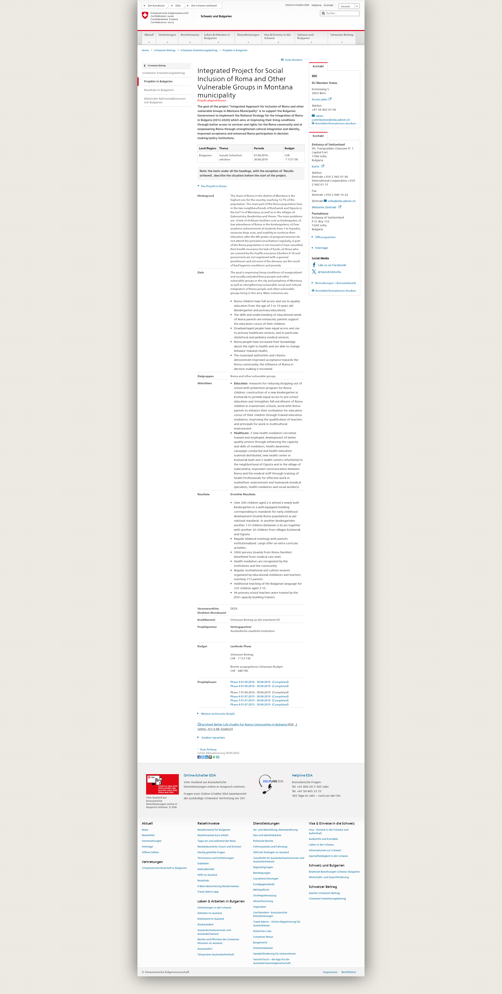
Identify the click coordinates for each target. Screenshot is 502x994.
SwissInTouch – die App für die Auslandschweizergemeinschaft (272, 961)
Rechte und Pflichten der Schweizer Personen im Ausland (218, 941)
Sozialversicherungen (265, 878)
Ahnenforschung (263, 901)
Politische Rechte (263, 840)
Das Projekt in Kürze (213, 186)
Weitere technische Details (217, 713)
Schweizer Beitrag (341, 34)
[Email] (217, 756)
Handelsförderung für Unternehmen (274, 953)
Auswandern (204, 948)
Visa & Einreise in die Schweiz (277, 36)
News (145, 829)
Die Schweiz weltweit (204, 5)
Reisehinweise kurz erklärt (212, 835)
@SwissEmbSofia (329, 272)
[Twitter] (203, 756)
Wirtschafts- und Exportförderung (329, 877)
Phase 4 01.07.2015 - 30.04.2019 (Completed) (259, 704)
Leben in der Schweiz (321, 844)
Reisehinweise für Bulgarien (213, 829)
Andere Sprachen (213, 737)
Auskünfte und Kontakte (323, 838)
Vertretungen (167, 34)
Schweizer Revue (263, 936)
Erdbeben (203, 863)
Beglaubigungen (263, 867)
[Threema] (210, 756)
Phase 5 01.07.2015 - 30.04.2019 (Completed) (259, 700)
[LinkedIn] (207, 756)
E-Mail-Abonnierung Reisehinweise (218, 886)
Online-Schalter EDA (200, 775)
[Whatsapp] (214, 756)
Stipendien (259, 906)
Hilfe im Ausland (207, 874)
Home (145, 50)
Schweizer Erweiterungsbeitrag (198, 50)
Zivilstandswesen (263, 948)
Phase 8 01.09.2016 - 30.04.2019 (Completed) (259, 686)
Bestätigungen (261, 872)
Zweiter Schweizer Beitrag (324, 893)
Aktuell (149, 34)
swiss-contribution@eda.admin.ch (331, 118)
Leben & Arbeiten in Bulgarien (217, 36)
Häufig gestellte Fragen (211, 852)
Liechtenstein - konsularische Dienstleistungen (270, 914)
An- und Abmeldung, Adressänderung (275, 829)
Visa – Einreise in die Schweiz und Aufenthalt (328, 831)
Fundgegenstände (264, 884)
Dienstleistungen (248, 34)
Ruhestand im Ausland (210, 918)
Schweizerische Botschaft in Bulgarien (164, 868)
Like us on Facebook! (332, 265)
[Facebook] (199, 756)
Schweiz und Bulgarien (305, 36)
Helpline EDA (302, 775)
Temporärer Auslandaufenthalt (215, 954)
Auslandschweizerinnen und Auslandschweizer (214, 932)
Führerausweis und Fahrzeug (270, 846)
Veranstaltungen (152, 840)
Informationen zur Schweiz (325, 850)
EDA (178, 5)
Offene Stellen (150, 852)
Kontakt (316, 66)
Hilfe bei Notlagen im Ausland (271, 852)
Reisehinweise (190, 34)
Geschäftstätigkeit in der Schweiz (328, 856)
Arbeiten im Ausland (209, 913)
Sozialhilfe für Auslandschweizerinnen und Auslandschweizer (278, 860)
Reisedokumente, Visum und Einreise (219, 846)
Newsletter (148, 835)
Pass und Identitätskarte (267, 835)
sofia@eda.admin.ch (342, 201)
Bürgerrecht (260, 942)
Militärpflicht (261, 889)
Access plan (319, 99)
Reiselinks (203, 880)
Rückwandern (205, 924)
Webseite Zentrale (324, 207)
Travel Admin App (208, 891)
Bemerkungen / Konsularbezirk (335, 283)
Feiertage (321, 248)
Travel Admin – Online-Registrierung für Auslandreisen (276, 923)
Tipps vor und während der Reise (216, 840)
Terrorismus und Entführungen (215, 858)
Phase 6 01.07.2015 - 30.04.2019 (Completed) (259, 696)
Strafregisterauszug (264, 895)
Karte (316, 166)
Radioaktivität (205, 869)
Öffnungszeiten (325, 237)
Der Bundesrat (156, 5)
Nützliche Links (262, 931)
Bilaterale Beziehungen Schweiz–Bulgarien (334, 871)
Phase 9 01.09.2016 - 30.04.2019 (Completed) (259, 682)
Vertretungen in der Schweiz (214, 907)
